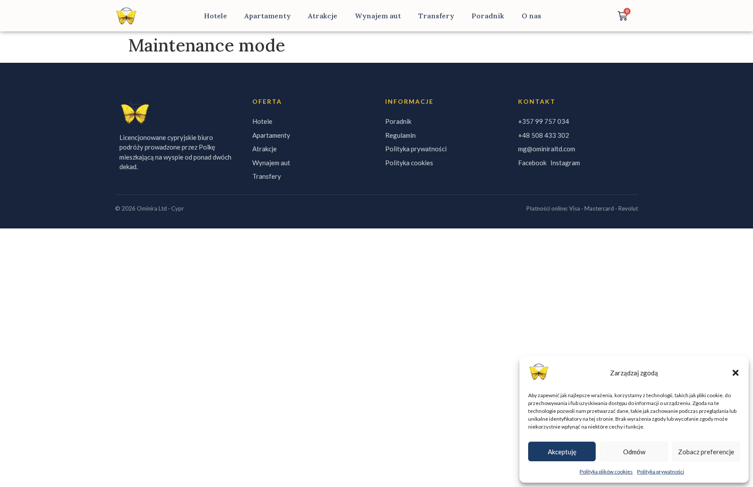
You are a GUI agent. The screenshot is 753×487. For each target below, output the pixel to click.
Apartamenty (267, 15)
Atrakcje (322, 15)
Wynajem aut (378, 15)
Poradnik (487, 15)
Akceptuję (562, 452)
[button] (735, 372)
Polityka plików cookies (606, 471)
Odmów (634, 452)
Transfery (436, 15)
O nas (531, 15)
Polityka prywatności (660, 471)
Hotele (215, 15)
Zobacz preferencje (706, 452)
